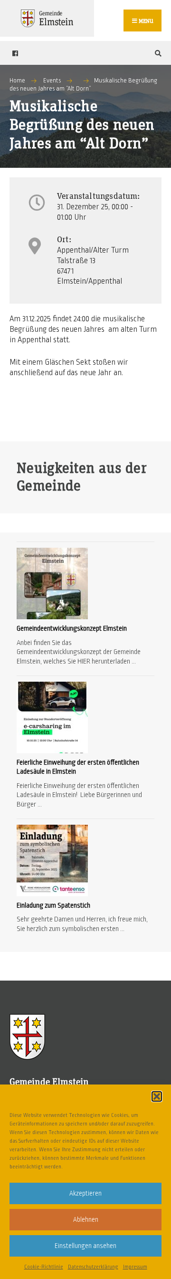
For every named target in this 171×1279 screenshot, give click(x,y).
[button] (157, 1096)
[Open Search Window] (157, 53)
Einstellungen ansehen (85, 1245)
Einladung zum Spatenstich (53, 905)
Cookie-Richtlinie (43, 1266)
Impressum (135, 1266)
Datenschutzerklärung (93, 1266)
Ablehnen (85, 1219)
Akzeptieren (85, 1193)
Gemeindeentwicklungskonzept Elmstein (72, 628)
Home (17, 80)
